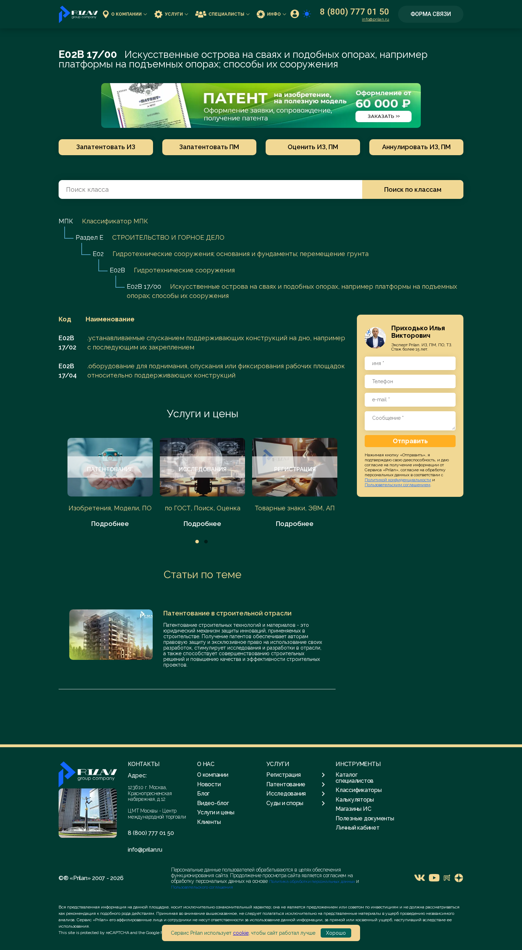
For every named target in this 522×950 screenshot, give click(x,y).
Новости (209, 784)
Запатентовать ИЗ (105, 147)
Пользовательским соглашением (397, 484)
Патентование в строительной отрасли (227, 613)
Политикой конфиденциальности (398, 479)
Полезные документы (365, 818)
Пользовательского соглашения (202, 887)
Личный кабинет (358, 827)
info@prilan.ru (375, 19)
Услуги (174, 14)
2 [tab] (206, 541)
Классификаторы (359, 790)
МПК (66, 221)
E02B (117, 270)
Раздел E (89, 237)
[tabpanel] (110, 483)
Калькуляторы (355, 799)
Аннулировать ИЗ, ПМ (416, 147)
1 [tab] (197, 541)
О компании (126, 14)
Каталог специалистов (355, 777)
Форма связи (430, 14)
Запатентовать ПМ (209, 147)
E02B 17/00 (144, 286)
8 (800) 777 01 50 (354, 12)
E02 (98, 253)
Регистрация (283, 775)
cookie (241, 933)
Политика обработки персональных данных (312, 881)
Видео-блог (213, 803)
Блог (203, 793)
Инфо (274, 14)
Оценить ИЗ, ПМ (313, 147)
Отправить (410, 440)
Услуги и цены (202, 413)
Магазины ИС (353, 808)
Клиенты (209, 822)
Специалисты (226, 14)
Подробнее (110, 523)
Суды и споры (284, 803)
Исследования (286, 794)
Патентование (285, 784)
